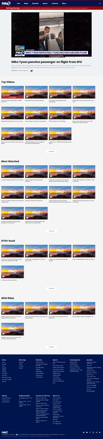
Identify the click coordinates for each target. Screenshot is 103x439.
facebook (90, 432)
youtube (87, 432)
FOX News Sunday (7, 379)
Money (4, 396)
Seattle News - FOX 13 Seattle (25, 405)
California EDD (73, 362)
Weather (39, 360)
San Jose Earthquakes (58, 381)
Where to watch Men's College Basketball (42, 411)
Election (4, 381)
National (4, 364)
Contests (21, 366)
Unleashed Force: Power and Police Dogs (76, 370)
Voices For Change (91, 385)
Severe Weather (40, 373)
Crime (3, 366)
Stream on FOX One (43, 396)
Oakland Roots (57, 373)
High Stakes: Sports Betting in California (94, 368)
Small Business (6, 402)
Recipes (21, 368)
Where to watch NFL (41, 398)
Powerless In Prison (75, 368)
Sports (55, 360)
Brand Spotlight (91, 391)
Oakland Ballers (57, 375)
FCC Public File (56, 421)
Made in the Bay (91, 371)
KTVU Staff (55, 400)
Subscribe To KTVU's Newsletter (58, 417)
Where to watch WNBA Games (42, 418)
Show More (51, 151)
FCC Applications (57, 423)
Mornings (22, 360)
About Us (56, 396)
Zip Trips (21, 362)
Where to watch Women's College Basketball (42, 414)
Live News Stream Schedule (57, 411)
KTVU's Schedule (57, 409)
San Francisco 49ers (58, 365)
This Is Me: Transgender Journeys (93, 379)
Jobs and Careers (57, 402)
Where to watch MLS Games (41, 421)
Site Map (55, 419)
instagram (93, 432)
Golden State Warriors (58, 367)
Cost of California (74, 366)
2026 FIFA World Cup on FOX (59, 362)
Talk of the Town (91, 376)
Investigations (75, 360)
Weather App (39, 375)
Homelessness (73, 364)
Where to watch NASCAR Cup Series (42, 405)
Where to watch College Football (42, 400)
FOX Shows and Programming (57, 406)
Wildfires (4, 370)
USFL (54, 383)
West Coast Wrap (6, 377)
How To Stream (57, 398)
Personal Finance (6, 398)
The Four (89, 365)
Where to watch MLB (41, 403)
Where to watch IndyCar (42, 408)
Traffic (20, 364)
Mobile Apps (56, 414)
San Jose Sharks (57, 379)
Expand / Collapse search (100, 3)
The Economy (5, 400)
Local (3, 362)
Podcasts (4, 375)
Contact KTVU (56, 404)
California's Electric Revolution (91, 362)
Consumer (4, 373)
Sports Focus (90, 374)
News (4, 360)
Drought (4, 368)
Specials (89, 360)
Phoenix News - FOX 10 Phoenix (25, 402)
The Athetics (56, 377)
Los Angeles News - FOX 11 (25, 398)
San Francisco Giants (58, 369)
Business (4, 372)
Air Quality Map (40, 367)
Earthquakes (39, 371)
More (64, 3)
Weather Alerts (40, 362)
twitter (99, 432)
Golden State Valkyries (58, 371)
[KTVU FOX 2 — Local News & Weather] (7, 3)
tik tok (96, 432)
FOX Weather (39, 377)
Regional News (24, 396)
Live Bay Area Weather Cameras (42, 364)
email (83, 432)
